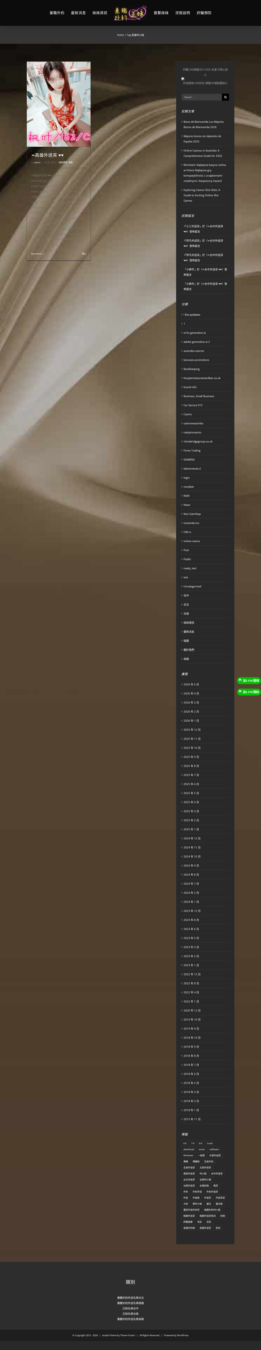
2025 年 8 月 (191, 766)
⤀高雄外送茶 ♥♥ (47, 155)
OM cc (187, 532)
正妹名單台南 (130, 1313)
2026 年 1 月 (191, 720)
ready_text (190, 568)
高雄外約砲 (189, 1227)
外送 (185, 1197)
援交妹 (219, 1203)
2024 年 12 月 (192, 838)
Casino (188, 414)
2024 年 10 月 (192, 856)
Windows (188, 1155)
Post (186, 550)
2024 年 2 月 (191, 892)
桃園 (186, 640)
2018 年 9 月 (191, 1046)
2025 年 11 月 (192, 738)
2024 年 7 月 (191, 883)
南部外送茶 (189, 1173)
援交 (208, 1203)
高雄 (70, 162)
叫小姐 (203, 1173)
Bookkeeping (192, 369)
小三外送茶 (193, 226)
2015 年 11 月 (192, 1119)
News (187, 505)
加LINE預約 (251, 692)
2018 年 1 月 (191, 1110)
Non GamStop (192, 514)
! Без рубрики (192, 314)
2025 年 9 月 (191, 757)
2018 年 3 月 (191, 1101)
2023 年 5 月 (191, 938)
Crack (210, 1143)
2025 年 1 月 (191, 829)
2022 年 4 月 (191, 992)
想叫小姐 (197, 1203)
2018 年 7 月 (191, 1065)
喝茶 (215, 1185)
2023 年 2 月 (191, 956)
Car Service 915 (193, 405)
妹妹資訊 (63, 162)
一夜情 (201, 1155)
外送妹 (196, 1197)
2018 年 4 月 (191, 1092)
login (187, 477)
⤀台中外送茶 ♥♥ (212, 269)
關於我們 (189, 649)
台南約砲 (204, 1185)
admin (37, 162)
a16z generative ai (195, 332)
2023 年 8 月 (191, 920)
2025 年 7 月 (191, 775)
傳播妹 (196, 1161)
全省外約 (208, 1161)
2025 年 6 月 (191, 784)
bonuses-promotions (196, 360)
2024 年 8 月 (191, 874)
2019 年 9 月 (191, 1028)
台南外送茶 (189, 1185)
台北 (186, 604)
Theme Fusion (127, 1335)
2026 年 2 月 (191, 711)
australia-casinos (194, 351)
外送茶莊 (220, 1197)
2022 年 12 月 (192, 974)
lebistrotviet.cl (192, 468)
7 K (192, 1143)
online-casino (192, 541)
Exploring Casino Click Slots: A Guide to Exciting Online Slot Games (202, 195)
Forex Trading (192, 450)
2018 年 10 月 (192, 1037)
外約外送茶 (212, 1191)
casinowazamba (193, 423)
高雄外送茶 (205, 1227)
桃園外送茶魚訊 (208, 1215)
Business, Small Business (199, 396)
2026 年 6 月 (191, 684)
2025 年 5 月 (191, 793)
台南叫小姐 (205, 1179)
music (202, 1149)
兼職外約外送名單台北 (130, 1297)
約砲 (222, 1215)
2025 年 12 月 (192, 729)
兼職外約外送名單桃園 (130, 1303)
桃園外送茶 (189, 1215)
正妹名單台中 (130, 1308)
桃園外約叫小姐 (212, 1209)
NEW (186, 495)
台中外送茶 (217, 1173)
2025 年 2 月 (191, 820)
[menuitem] (65, 13)
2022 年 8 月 (191, 983)
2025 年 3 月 (191, 811)
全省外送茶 (189, 1167)
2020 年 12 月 (192, 1010)
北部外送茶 (205, 1167)
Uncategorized (192, 586)
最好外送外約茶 (191, 1209)
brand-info (190, 387)
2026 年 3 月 (191, 702)
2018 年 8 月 (191, 1055)
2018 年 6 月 (191, 1074)
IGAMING (189, 459)
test (186, 577)
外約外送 (197, 1191)
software (214, 1149)
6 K (185, 1143)
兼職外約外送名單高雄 (130, 1319)
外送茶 (207, 1197)
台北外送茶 (189, 1179)
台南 (186, 613)
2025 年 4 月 (191, 802)
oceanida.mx (191, 523)
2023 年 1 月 (191, 965)
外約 (185, 1191)
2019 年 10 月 (192, 1019)
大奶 (185, 1203)
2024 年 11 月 (192, 847)
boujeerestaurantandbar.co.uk (202, 378)
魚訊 (218, 1227)
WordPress (183, 1335)
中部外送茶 (215, 1155)
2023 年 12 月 (192, 911)
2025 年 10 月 (192, 748)
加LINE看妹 (251, 680)
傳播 (185, 1161)
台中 (186, 595)
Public (187, 559)
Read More (36, 253)
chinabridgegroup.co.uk (198, 441)
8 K (200, 1143)
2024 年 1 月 (191, 901)
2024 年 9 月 (191, 865)
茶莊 (199, 1221)
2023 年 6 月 (191, 929)
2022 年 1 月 (191, 1001)
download (188, 1149)
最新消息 (189, 631)
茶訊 (208, 1221)
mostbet (189, 486)
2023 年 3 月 (191, 947)
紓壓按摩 (188, 1221)
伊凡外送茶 (193, 240)
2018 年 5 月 (191, 1083)
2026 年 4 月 (191, 693)
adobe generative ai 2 (197, 341)
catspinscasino (192, 432)
